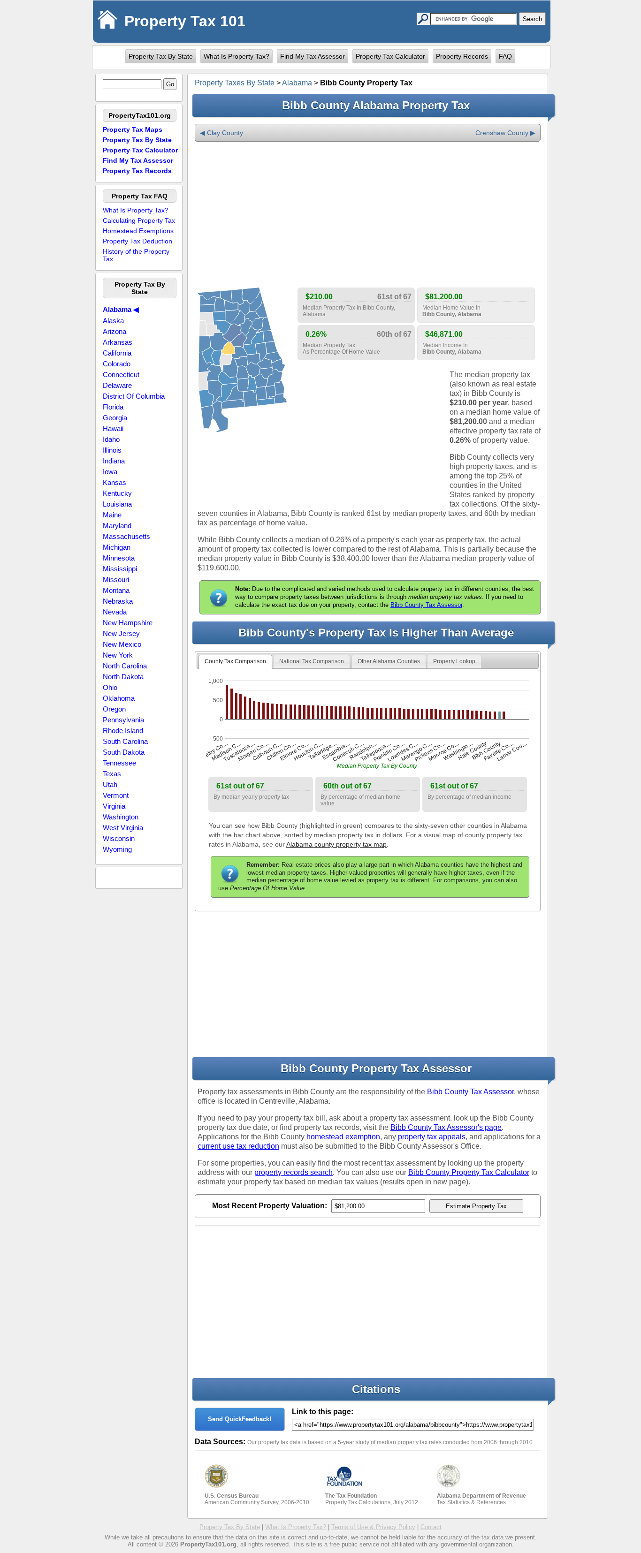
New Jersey (121, 633)
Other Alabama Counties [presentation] (389, 661)
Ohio (110, 687)
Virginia (114, 806)
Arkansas (117, 342)
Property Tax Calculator (390, 56)
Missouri (116, 579)
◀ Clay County (221, 132)
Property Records (462, 56)
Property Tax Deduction (137, 241)
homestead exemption (343, 1137)
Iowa (110, 472)
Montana (116, 590)
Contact (431, 1526)
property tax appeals (431, 1137)
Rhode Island (123, 731)
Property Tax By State (161, 56)
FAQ (505, 56)
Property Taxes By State (235, 83)
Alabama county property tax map (336, 844)
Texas (112, 774)
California (117, 353)
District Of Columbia (134, 396)
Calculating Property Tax (139, 220)
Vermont (116, 795)
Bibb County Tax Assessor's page (446, 1127)
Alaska (113, 321)
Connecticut (121, 375)
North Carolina (125, 666)
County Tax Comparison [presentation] (235, 661)
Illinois (112, 450)
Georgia (115, 418)
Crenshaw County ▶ (505, 132)
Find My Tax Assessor (312, 56)
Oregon (114, 709)
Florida (113, 407)
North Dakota (123, 677)
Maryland (117, 526)
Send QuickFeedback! (239, 1419)
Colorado (116, 364)
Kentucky (117, 493)
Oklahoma (119, 698)
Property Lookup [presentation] (454, 661)
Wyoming (117, 849)
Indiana (114, 461)
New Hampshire (128, 623)
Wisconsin (119, 838)
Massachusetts (126, 536)
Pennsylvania (123, 720)
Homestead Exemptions (138, 231)
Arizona (114, 331)
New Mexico (122, 644)
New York (118, 655)
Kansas (114, 482)
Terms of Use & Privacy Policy (373, 1526)
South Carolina (125, 741)
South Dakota (124, 752)
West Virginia (123, 828)
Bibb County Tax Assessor (426, 604)
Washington (120, 817)
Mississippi (120, 569)
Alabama (297, 83)
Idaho (111, 439)
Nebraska (118, 601)
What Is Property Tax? (236, 56)
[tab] (235, 662)
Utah (110, 784)
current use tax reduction (238, 1146)
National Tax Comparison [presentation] (311, 661)
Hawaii (113, 428)
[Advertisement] (368, 214)
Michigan (116, 547)
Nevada (115, 612)
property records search (293, 1172)
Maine (112, 515)
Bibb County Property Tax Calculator (468, 1172)
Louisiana (117, 504)
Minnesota (119, 558)
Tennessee (119, 763)
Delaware (117, 385)
